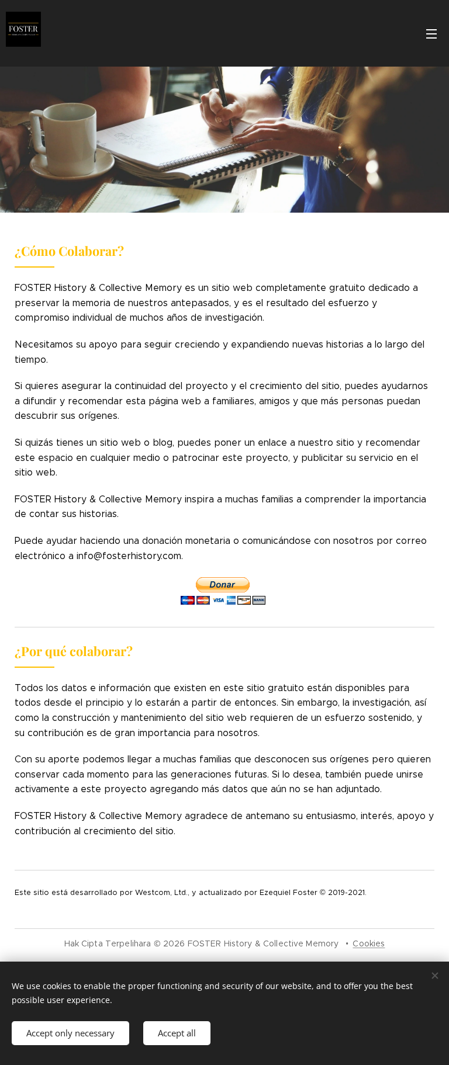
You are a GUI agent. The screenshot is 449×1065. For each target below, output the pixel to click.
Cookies (369, 943)
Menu (431, 33)
